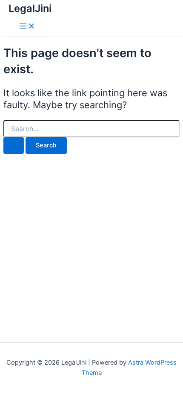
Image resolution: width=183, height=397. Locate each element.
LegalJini (30, 8)
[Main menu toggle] (27, 27)
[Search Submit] (13, 145)
